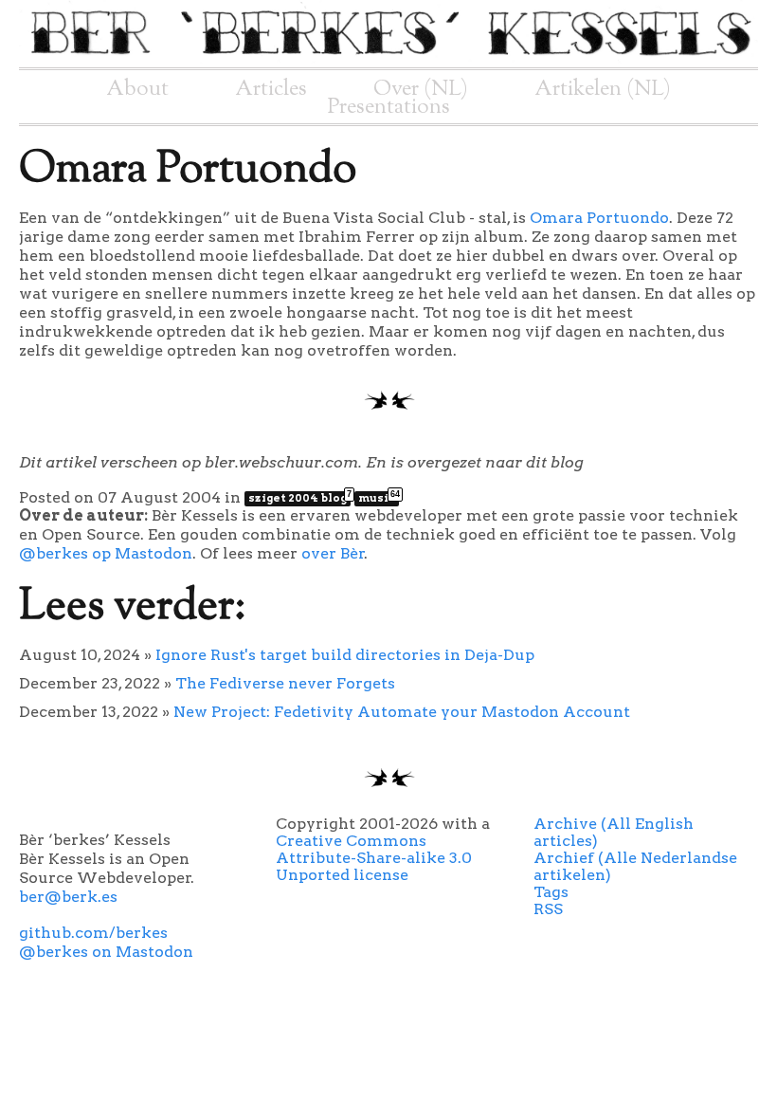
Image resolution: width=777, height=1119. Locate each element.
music (378, 497)
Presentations (389, 107)
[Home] (388, 58)
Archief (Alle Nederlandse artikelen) (635, 866)
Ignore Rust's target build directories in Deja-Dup (344, 655)
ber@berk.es (68, 897)
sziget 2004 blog (299, 497)
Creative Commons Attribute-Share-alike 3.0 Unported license (374, 858)
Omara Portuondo (599, 218)
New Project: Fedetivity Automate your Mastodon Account (401, 712)
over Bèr (333, 553)
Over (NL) (420, 89)
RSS (548, 909)
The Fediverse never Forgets (285, 683)
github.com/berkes (93, 933)
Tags (551, 892)
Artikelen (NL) (602, 89)
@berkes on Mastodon (106, 952)
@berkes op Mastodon (105, 553)
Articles (271, 89)
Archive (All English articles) (613, 832)
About (137, 89)
